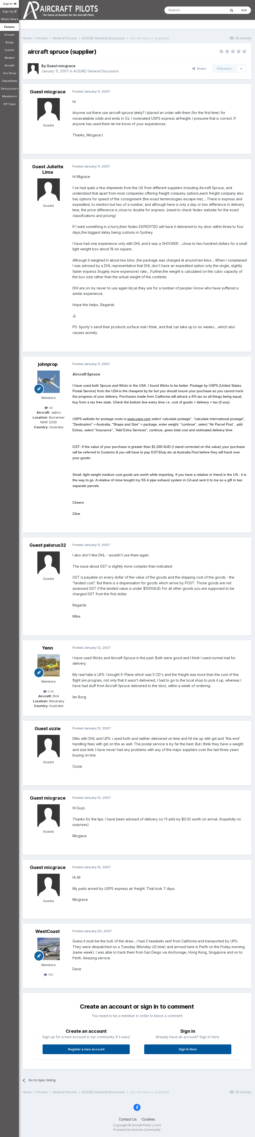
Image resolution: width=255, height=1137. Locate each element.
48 (50, 408)
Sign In (8, 3)
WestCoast (47, 931)
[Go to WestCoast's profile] (48, 949)
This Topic (211, 10)
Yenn (47, 647)
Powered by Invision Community (137, 1130)
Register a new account (86, 1049)
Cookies (148, 1119)
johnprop (48, 364)
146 (50, 974)
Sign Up (8, 11)
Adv (244, 10)
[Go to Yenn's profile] (48, 665)
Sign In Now (188, 1049)
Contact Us (128, 1119)
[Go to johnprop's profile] (48, 382)
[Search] (231, 10)
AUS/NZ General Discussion (96, 71)
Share (200, 68)
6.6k (50, 691)
